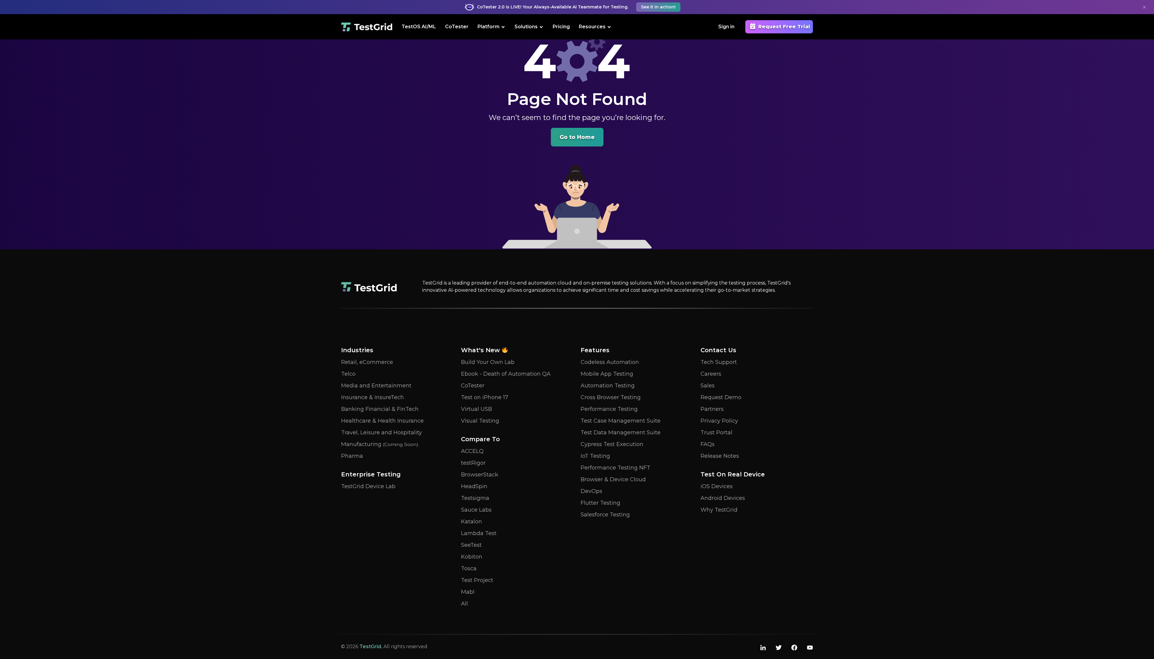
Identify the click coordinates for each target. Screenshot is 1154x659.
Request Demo (721, 397)
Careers (711, 374)
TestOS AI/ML (418, 26)
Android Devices (723, 498)
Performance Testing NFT (615, 467)
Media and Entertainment (376, 385)
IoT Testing (595, 456)
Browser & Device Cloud (613, 479)
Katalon (471, 521)
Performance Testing (609, 409)
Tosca (469, 568)
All (464, 603)
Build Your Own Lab (487, 362)
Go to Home (577, 137)
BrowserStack (479, 474)
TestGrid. (370, 646)
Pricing (561, 26)
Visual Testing (480, 420)
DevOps (591, 491)
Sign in (726, 26)
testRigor (473, 463)
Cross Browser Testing (611, 397)
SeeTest (471, 545)
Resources (592, 26)
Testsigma (475, 498)
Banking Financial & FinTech (380, 409)
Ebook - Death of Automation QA (506, 374)
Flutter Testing (600, 503)
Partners (712, 409)
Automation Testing (608, 385)
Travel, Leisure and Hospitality (381, 432)
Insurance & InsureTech (372, 397)
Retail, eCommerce (367, 362)
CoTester (457, 26)
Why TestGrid (719, 510)
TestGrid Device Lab (368, 486)
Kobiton (471, 556)
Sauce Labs (476, 510)
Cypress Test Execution (612, 444)
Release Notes (720, 456)
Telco (348, 374)
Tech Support (719, 362)
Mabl (468, 592)
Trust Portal (716, 432)
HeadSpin (474, 486)
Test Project (477, 580)
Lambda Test (478, 533)
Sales (708, 385)
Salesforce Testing (605, 514)
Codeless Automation (610, 362)
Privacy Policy (719, 420)
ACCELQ (472, 451)
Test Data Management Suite (621, 432)
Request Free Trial (784, 26)
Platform (488, 26)
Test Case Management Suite (621, 420)
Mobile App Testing (607, 374)
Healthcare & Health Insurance (382, 420)
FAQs (708, 444)
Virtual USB (476, 409)
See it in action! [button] (658, 7)
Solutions (526, 26)
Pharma (352, 456)
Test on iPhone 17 (484, 397)
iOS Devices (717, 486)
